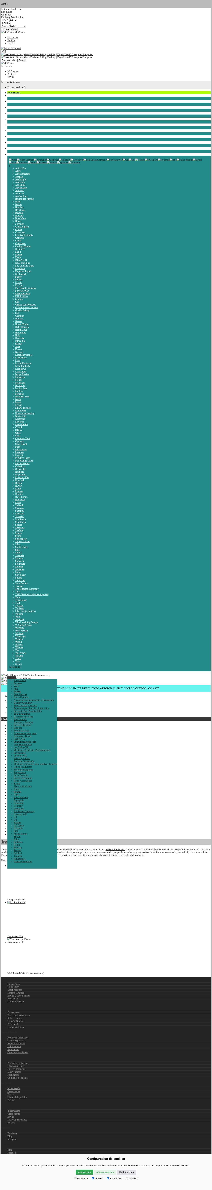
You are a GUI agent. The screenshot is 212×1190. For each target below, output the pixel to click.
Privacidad (12, 998)
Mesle (18, 399)
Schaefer (19, 516)
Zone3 (18, 664)
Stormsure (20, 563)
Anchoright (20, 179)
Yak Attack (20, 653)
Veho (17, 616)
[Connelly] (64, 159)
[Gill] (126, 159)
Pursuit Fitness (22, 463)
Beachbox (20, 210)
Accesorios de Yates (23, 716)
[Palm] (12, 162)
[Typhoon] (74, 162)
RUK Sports (21, 497)
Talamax (19, 586)
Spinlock (19, 561)
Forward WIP (22, 290)
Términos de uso (15, 1001)
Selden (18, 533)
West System (21, 630)
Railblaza (19, 471)
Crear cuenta (13, 1091)
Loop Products (22, 366)
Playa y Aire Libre (16, 142)
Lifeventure (21, 357)
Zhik (17, 661)
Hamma (19, 318)
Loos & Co (20, 368)
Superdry (19, 569)
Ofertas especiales (16, 1040)
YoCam (19, 655)
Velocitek (19, 619)
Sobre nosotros (14, 989)
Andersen (20, 182)
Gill (17, 302)
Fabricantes (13, 1049)
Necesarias (82, 1178)
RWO (18, 502)
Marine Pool (21, 388)
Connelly (19, 237)
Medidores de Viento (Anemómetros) (32, 750)
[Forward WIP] (115, 159)
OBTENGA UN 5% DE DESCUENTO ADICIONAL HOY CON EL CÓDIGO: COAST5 (106, 688)
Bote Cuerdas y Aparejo (25, 705)
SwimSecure (21, 583)
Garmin (19, 299)
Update (5, 29)
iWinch (18, 343)
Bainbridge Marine (24, 198)
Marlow (19, 391)
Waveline (19, 627)
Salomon (19, 508)
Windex (19, 639)
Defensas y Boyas (22, 736)
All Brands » (15, 666)
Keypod (19, 352)
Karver (18, 349)
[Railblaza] (22, 162)
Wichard (19, 633)
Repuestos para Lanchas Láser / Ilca (31, 708)
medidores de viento (115, 849)
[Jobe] (173, 159)
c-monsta (19, 224)
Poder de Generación (24, 761)
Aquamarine (21, 187)
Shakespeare (21, 538)
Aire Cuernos (20, 719)
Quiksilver (20, 466)
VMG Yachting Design (26, 622)
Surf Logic (20, 575)
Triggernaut (21, 600)
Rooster (19, 494)
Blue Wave (20, 218)
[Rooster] (52, 162)
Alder (18, 171)
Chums (18, 229)
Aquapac (19, 190)
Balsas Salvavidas (22, 725)
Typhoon (19, 608)
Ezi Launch (21, 274)
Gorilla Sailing (22, 310)
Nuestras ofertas (9, 1057)
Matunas (19, 393)
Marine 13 (20, 385)
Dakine (18, 254)
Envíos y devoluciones (18, 995)
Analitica (99, 1178)
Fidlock (19, 279)
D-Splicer (20, 249)
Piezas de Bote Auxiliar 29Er (28, 711)
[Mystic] (197, 159)
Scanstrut (19, 513)
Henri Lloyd (21, 329)
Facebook (12, 1133)
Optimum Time (22, 438)
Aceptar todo (84, 1172)
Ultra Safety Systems (25, 611)
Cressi (18, 240)
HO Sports (20, 332)
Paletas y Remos (22, 758)
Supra (18, 572)
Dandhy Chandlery (23, 702)
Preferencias (116, 1178)
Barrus (18, 204)
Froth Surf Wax (22, 293)
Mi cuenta (6, 1105)
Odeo (18, 432)
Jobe (17, 346)
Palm (17, 446)
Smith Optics (21, 547)
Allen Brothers (22, 173)
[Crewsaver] (76, 159)
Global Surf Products (25, 304)
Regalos (18, 683)
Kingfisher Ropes (23, 354)
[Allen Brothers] (25, 159)
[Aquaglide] (40, 159)
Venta (16, 686)
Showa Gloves (22, 541)
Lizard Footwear (23, 363)
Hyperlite (19, 338)
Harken (19, 321)
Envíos (10, 43)
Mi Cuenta (12, 37)
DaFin (18, 251)
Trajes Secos (13, 113)
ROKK (19, 485)
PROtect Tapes (22, 458)
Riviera (18, 483)
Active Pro (20, 168)
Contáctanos (13, 984)
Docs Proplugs (22, 263)
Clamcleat (20, 232)
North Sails (20, 416)
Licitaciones (19, 753)
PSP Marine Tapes (24, 460)
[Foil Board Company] (95, 159)
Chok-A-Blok (22, 226)
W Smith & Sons (23, 625)
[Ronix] (32, 162)
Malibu (18, 380)
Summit (19, 566)
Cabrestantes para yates (25, 733)
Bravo (18, 221)
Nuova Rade (21, 424)
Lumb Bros (20, 371)
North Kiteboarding (24, 413)
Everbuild (20, 268)
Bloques (18, 727)
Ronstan (19, 491)
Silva (17, 544)
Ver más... (139, 855)
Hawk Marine (22, 324)
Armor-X (19, 193)
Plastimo (19, 452)
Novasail (19, 421)
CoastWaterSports (24, 235)
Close (13, 29)
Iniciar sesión (13, 1088)
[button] (11, 677)
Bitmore (19, 215)
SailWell (19, 505)
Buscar (22, 60)
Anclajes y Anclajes (23, 722)
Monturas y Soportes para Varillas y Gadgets (35, 764)
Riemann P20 (22, 477)
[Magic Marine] (185, 159)
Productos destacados (17, 1037)
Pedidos (11, 40)
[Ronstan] (42, 162)
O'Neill (18, 427)
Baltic (18, 201)
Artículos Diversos (23, 766)
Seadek (18, 524)
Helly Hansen (22, 327)
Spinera (19, 558)
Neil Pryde (20, 410)
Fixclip (18, 282)
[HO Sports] (151, 159)
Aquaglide (20, 185)
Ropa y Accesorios (16, 130)
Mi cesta (5, 82)
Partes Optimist (21, 697)
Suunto (18, 577)
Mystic (18, 405)
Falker (18, 276)
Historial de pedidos (17, 1097)
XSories (19, 647)
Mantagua (20, 382)
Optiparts (19, 441)
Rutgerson (20, 499)
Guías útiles (13, 987)
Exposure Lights (23, 271)
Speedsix (19, 555)
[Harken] (140, 159)
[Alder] (13, 159)
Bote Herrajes (20, 694)
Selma (18, 536)
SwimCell (20, 580)
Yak (17, 650)
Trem (17, 597)
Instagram (12, 1139)
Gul (17, 313)
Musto (18, 402)
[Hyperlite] (164, 159)
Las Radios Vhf (21, 747)
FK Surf (19, 285)
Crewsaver (20, 243)
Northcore (20, 419)
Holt (17, 335)
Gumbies (19, 315)
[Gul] (132, 159)
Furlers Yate (19, 739)
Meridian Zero (22, 396)
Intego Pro (20, 341)
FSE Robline (21, 296)
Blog (9, 1136)
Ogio (17, 435)
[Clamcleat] (53, 159)
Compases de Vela (23, 744)
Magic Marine (22, 374)
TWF (17, 602)
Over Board (21, 444)
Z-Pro (18, 658)
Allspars (19, 176)
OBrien (19, 430)
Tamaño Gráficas (15, 992)
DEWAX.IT (21, 260)
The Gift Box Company (27, 588)
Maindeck (20, 377)
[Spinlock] (62, 162)
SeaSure (19, 530)
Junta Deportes (14, 119)
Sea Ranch (20, 519)
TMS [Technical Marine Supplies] (32, 594)
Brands (10, 154)
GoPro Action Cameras (26, 307)
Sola (17, 549)
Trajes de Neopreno (17, 107)
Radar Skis (20, 469)
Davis (18, 257)
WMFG (19, 644)
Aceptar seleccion (105, 1172)
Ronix (18, 488)
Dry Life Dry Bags (24, 265)
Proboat (19, 455)
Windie (18, 641)
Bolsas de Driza (21, 730)
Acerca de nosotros (23, 861)
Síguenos (5, 1144)
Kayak (10, 136)
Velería (10, 101)
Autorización (13, 92)
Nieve (10, 148)
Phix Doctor (21, 449)
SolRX (18, 552)
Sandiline (19, 510)
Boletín (11, 1100)
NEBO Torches (23, 407)
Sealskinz (20, 527)
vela (9, 95)
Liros (17, 360)
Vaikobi (19, 614)
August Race (21, 196)
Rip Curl (19, 480)
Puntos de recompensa (38, 675)
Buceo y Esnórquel (16, 125)
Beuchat (19, 212)
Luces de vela (20, 755)
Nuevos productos (16, 1043)
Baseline (19, 207)
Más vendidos (14, 1046)
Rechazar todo (126, 1172)
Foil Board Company (25, 288)
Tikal (17, 591)
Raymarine (20, 474)
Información (7, 1007)
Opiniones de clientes (17, 1052)
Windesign (20, 636)
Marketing (133, 1178)
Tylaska (19, 605)
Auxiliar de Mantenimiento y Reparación (34, 700)
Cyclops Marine (23, 246)
